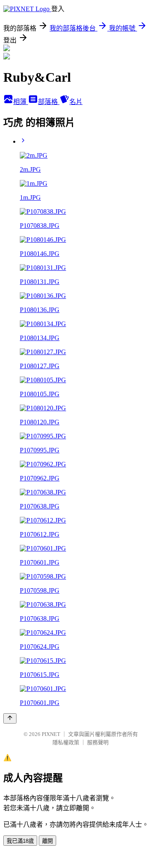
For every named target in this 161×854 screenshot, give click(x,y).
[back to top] (10, 718)
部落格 (48, 101)
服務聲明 (98, 742)
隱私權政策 (65, 742)
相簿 (20, 101)
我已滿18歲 (20, 841)
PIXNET (51, 734)
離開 (47, 841)
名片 (76, 101)
